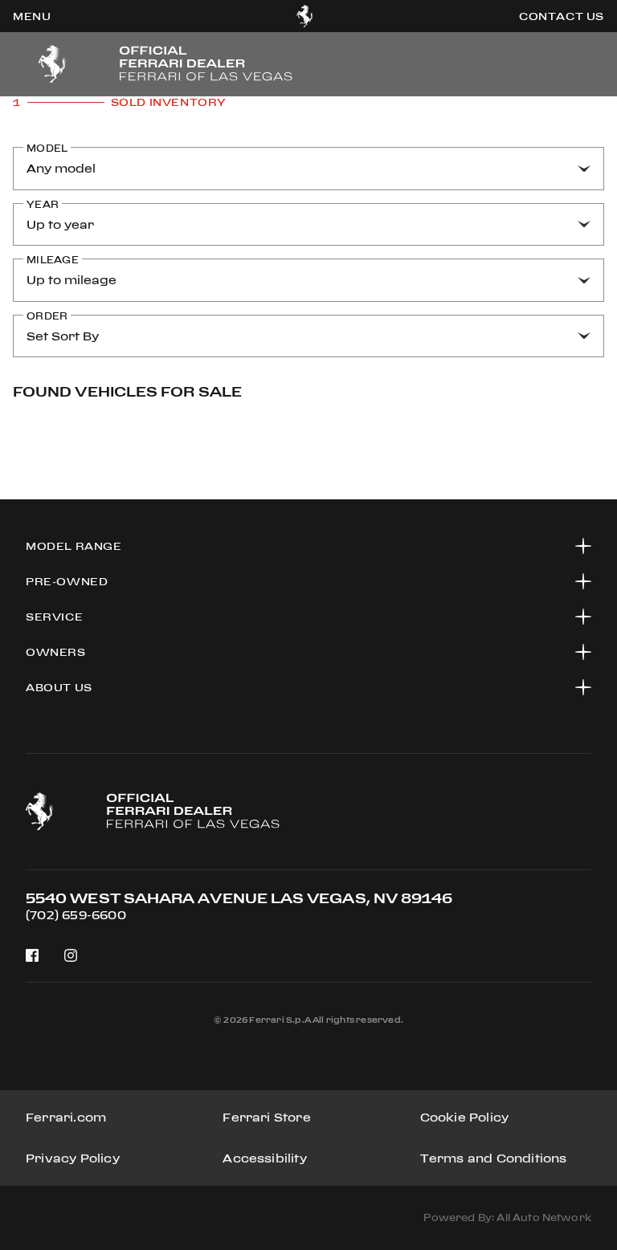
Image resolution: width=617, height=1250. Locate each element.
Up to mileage (71, 280)
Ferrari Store (267, 1117)
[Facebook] (32, 955)
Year (43, 204)
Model (47, 148)
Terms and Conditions (493, 1158)
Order (47, 316)
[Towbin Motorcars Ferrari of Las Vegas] (304, 16)
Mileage (53, 259)
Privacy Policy (73, 1158)
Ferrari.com (66, 1117)
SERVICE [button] (54, 616)
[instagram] (70, 956)
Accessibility (265, 1158)
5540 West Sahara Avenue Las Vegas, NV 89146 (239, 898)
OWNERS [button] (56, 652)
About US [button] (59, 687)
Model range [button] (74, 546)
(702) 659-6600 (76, 915)
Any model (61, 168)
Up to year (60, 224)
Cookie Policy (464, 1117)
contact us (561, 16)
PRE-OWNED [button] (67, 581)
